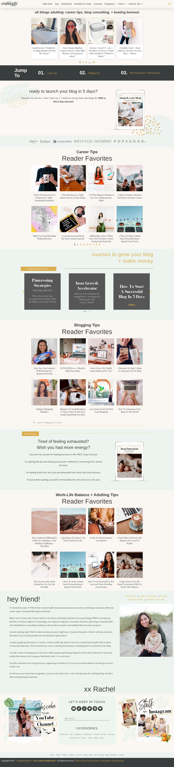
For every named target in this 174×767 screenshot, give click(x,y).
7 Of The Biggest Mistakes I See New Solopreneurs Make (101, 197)
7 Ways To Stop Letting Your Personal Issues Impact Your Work (129, 238)
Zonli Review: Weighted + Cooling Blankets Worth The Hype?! (44, 50)
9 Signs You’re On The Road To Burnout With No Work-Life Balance (129, 584)
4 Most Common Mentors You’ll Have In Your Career (129, 196)
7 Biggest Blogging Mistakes (44, 410)
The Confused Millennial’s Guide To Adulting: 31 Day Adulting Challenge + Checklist (44, 541)
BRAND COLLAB (155, 599)
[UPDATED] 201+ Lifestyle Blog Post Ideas (73, 369)
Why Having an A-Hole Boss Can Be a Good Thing (72, 196)
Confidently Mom (23, 761)
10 (93, 62)
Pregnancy (110, 4)
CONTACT (130, 596)
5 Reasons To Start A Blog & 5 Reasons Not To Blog (130, 369)
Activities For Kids (82, 4)
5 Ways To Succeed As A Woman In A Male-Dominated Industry (44, 197)
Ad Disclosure (118, 761)
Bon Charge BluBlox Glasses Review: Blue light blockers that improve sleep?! (72, 52)
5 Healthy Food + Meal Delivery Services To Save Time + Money (130, 50)
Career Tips (52, 73)
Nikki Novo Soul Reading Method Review (44, 237)
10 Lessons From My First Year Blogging (101, 410)
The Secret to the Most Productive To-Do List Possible (44, 584)
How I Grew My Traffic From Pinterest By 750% (101, 369)
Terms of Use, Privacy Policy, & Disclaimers (93, 761)
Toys (57, 4)
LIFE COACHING (149, 596)
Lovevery (98, 4)
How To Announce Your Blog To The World (129, 410)
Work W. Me (134, 4)
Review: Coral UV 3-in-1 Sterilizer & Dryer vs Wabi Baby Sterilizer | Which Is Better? (101, 52)
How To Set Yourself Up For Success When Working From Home (101, 584)
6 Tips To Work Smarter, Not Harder (101, 539)
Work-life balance (137, 73)
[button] (170, 4)
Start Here (47, 4)
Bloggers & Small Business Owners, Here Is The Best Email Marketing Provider (73, 412)
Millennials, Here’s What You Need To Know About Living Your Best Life (101, 238)
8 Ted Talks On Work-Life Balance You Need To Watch (129, 540)
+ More (120, 4)
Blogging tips (94, 73)
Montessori (66, 4)
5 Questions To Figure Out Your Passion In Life (72, 539)
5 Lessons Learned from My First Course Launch (72, 237)
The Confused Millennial (44, 761)
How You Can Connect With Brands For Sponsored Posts (44, 371)
